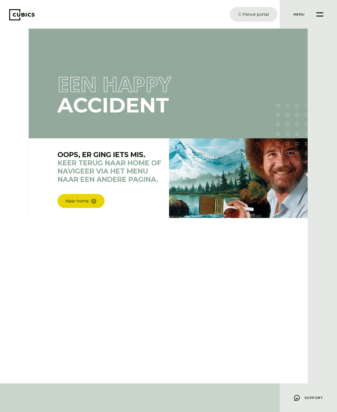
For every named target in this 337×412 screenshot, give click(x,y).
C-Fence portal (253, 14)
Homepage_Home (83, 199)
